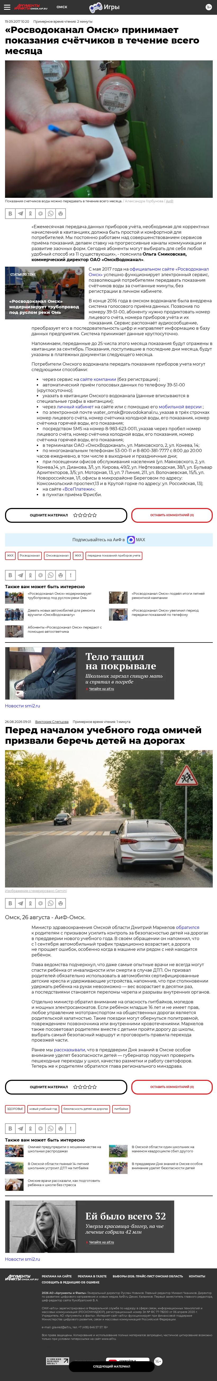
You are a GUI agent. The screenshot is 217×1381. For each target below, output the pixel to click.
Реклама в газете (92, 1276)
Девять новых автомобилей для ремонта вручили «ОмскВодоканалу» (61, 612)
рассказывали (69, 1049)
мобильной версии (180, 406)
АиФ (169, 201)
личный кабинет (75, 406)
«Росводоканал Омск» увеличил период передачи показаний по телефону (165, 612)
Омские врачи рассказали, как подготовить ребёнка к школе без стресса (64, 1183)
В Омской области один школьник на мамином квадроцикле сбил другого (163, 1149)
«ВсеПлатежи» (78, 489)
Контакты (197, 1276)
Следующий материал (111, 1366)
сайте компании (98, 379)
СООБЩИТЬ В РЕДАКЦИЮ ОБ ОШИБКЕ (71, 1282)
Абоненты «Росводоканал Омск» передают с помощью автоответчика (65, 629)
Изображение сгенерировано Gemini (36, 891)
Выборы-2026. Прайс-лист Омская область (148, 1276)
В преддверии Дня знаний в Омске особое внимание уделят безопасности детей (167, 1166)
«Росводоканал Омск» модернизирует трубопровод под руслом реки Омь (60, 596)
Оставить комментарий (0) (172, 515)
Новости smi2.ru (22, 705)
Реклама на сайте (57, 1276)
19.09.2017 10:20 (17, 21)
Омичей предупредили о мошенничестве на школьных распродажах (64, 1149)
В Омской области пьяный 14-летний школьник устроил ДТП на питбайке (58, 1166)
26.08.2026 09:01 (18, 722)
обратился (188, 927)
